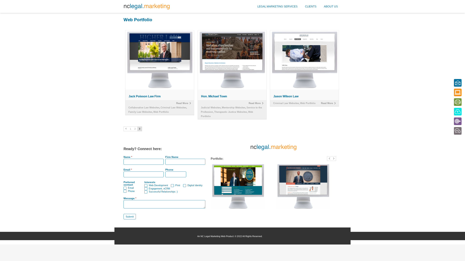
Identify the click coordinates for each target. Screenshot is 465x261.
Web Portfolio (161, 112)
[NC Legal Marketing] (147, 6)
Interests (149, 182)
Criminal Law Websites (173, 107)
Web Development (158, 185)
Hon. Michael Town (214, 96)
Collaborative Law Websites (143, 107)
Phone (169, 169)
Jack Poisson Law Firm (145, 96)
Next (333, 160)
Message (130, 198)
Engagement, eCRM (159, 188)
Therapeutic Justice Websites (230, 112)
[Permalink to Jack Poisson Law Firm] (159, 60)
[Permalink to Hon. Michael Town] (232, 60)
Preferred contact (129, 183)
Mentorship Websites (233, 107)
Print (177, 185)
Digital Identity (195, 185)
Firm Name (171, 157)
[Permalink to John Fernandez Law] (306, 186)
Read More (182, 103)
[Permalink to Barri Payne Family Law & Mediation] (241, 186)
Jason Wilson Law (285, 96)
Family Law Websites (140, 112)
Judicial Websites (211, 107)
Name (128, 157)
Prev (329, 160)
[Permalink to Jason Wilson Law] (304, 60)
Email (128, 169)
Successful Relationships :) (163, 191)
